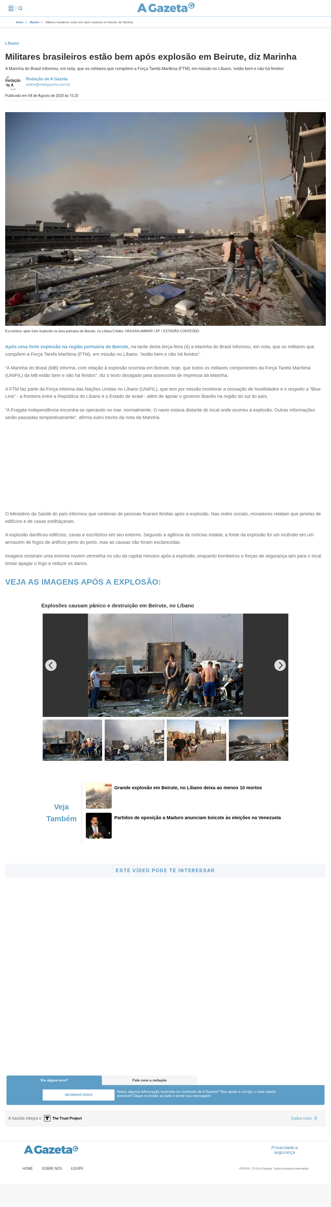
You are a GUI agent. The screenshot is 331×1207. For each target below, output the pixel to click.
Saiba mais (302, 1118)
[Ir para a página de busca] (20, 8)
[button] (280, 665)
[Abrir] (11, 8)
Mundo (34, 22)
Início (20, 22)
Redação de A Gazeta (46, 79)
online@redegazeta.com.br (48, 84)
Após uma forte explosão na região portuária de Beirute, (67, 346)
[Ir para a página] (166, 8)
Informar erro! (79, 1095)
